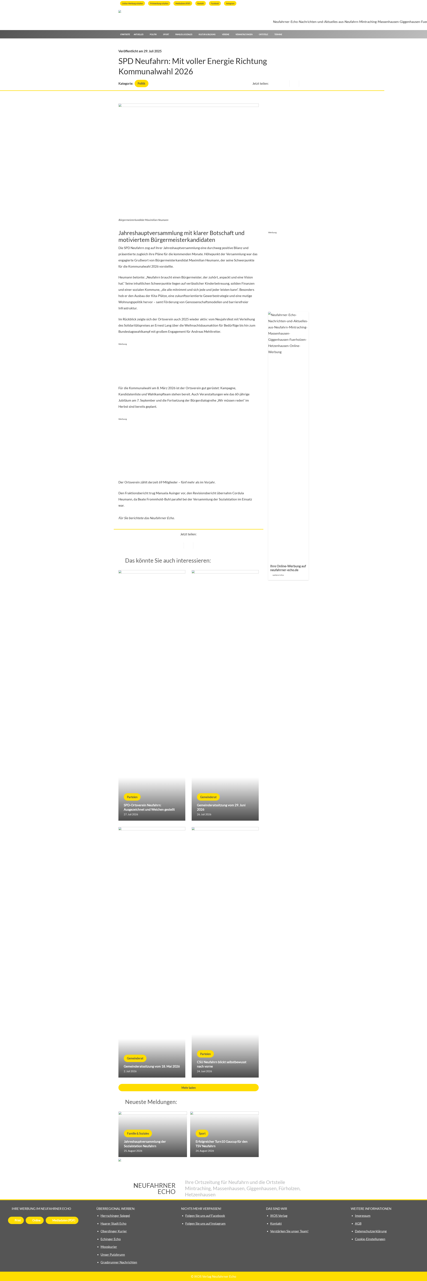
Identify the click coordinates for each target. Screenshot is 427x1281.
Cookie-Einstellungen (370, 1239)
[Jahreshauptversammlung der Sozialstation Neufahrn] (152, 1134)
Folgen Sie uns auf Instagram (205, 1223)
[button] (306, 34)
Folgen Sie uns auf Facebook (205, 1216)
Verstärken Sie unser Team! (289, 1231)
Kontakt (276, 1223)
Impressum (362, 1216)
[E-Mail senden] (179, 545)
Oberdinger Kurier (114, 1231)
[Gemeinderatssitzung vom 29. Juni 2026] (225, 695)
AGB (358, 1223)
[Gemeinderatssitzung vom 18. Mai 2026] (151, 952)
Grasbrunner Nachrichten (119, 1262)
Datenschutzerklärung (371, 1231)
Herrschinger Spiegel (115, 1216)
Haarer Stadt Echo (113, 1223)
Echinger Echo (111, 1239)
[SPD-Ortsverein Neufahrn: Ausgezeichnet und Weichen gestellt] (151, 695)
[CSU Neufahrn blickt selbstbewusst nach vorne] (225, 952)
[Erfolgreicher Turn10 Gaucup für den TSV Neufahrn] (224, 1134)
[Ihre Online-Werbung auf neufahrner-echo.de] (288, 446)
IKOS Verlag (278, 1216)
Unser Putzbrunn (113, 1254)
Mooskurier (109, 1247)
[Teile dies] (188, 545)
